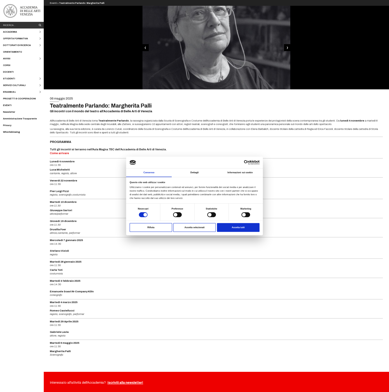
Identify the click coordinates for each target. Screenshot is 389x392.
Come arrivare (59, 153)
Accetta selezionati (194, 227)
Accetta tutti (238, 227)
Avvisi (6, 58)
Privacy (7, 125)
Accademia (10, 32)
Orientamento (12, 52)
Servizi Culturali (14, 85)
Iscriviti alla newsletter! (125, 382)
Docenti (8, 72)
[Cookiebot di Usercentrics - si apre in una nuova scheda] (246, 162)
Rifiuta (150, 227)
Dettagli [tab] (194, 172)
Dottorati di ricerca (17, 45)
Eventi (7, 105)
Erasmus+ (9, 92)
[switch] (177, 214)
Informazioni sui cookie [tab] (240, 172)
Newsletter (9, 112)
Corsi (6, 65)
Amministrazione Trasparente (20, 118)
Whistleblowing (11, 132)
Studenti (9, 78)
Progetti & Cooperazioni (19, 98)
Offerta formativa (15, 38)
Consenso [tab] (148, 172)
